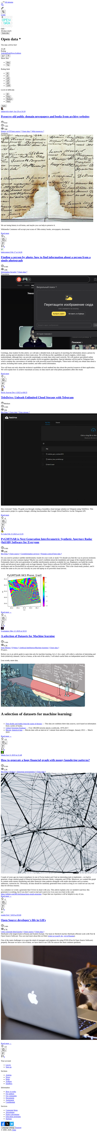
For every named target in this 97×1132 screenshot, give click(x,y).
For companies (11, 1096)
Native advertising (12, 1114)
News (13, 53)
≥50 (8, 83)
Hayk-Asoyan (6, 392)
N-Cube (4, 534)
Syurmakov (5, 631)
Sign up (8, 1067)
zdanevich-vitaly (7, 111)
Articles (4, 53)
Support (18, 1128)
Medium (9, 99)
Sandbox (9, 1084)
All (3, 56)
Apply (4, 106)
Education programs (13, 1117)
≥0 (7, 76)
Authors (18, 53)
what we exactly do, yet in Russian (61, 936)
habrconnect (5, 252)
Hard (8, 101)
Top (8, 65)
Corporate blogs (12, 1110)
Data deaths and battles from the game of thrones (24, 724)
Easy (8, 96)
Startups (9, 1119)
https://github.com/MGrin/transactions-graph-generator (21, 894)
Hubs (8, 1079)
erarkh (3, 915)
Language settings (8, 1128)
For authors (10, 1094)
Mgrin (3, 755)
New (8, 62)
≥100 (8, 86)
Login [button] (3, 15)
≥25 (8, 81)
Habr (14, 1130)
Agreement (10, 1100)
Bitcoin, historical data (14, 730)
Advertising (10, 1112)
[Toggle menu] (2, 2)
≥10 (8, 78)
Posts (9, 53)
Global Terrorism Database (16, 728)
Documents (10, 1098)
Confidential (10, 1102)
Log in (8, 1065)
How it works (11, 1092)
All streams (9, 2)
